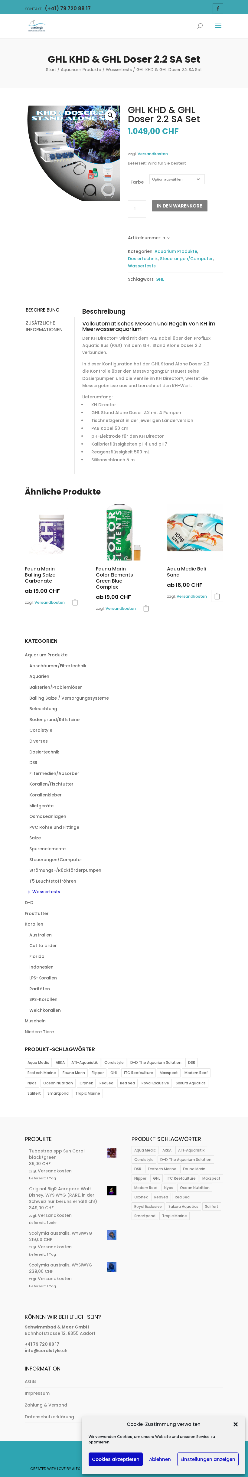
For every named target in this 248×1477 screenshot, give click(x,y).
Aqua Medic (38, 1062)
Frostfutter (37, 913)
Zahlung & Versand (46, 1405)
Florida (36, 956)
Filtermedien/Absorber (54, 773)
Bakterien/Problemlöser (55, 687)
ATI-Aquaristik (84, 1062)
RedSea (106, 1083)
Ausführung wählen (75, 602)
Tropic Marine (87, 1093)
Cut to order (43, 946)
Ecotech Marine (42, 1072)
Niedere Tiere (39, 1032)
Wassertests (119, 70)
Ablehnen (160, 1459)
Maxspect (169, 1072)
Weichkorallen (45, 1010)
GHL (159, 279)
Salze (35, 838)
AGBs (31, 1381)
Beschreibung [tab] (43, 310)
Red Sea (127, 1083)
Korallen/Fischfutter (51, 784)
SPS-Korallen (43, 999)
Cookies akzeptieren (115, 1459)
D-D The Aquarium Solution (155, 1062)
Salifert (34, 1093)
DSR (33, 763)
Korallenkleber (45, 795)
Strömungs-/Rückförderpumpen (65, 870)
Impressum (37, 1393)
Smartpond (58, 1093)
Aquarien (39, 676)
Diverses (38, 741)
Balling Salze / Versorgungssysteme (69, 698)
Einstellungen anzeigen (208, 1459)
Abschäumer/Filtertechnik (57, 666)
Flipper (98, 1072)
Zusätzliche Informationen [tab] (44, 326)
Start (51, 70)
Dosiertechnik (143, 259)
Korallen (34, 924)
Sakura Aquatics (191, 1083)
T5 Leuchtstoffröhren (52, 881)
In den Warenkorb (180, 206)
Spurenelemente (47, 849)
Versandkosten (153, 153)
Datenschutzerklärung (49, 1417)
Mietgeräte (41, 806)
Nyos (32, 1083)
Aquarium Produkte (81, 70)
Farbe (137, 182)
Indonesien (41, 967)
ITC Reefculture (138, 1072)
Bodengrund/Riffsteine (54, 720)
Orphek (86, 1083)
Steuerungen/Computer (186, 259)
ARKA (60, 1062)
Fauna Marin (74, 1072)
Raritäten (39, 989)
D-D (29, 903)
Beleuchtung (43, 709)
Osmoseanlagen (47, 816)
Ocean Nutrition (58, 1083)
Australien (40, 935)
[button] (236, 1424)
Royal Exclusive (155, 1083)
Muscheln (35, 1021)
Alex (76, 1468)
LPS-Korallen (43, 978)
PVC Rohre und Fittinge (54, 827)
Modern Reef (196, 1072)
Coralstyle (40, 730)
